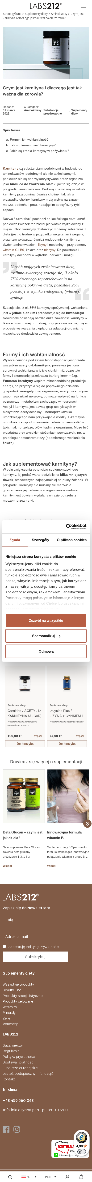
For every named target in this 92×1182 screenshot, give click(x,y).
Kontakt (9, 1079)
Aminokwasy (59, 14)
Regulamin (11, 1051)
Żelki (6, 1018)
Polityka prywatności (19, 1057)
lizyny (42, 244)
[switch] (81, 1151)
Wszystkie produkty (18, 984)
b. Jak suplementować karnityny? (31, 145)
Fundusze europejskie (20, 1068)
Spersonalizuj (43, 636)
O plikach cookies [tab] (72, 540)
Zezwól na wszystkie (46, 620)
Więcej (38, 735)
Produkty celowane (18, 1001)
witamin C (10, 250)
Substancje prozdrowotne (52, 112)
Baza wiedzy (13, 1045)
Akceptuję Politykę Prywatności (33, 946)
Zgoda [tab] (14, 540)
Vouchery (10, 1024)
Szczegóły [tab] (40, 540)
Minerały (9, 1013)
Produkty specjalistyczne (23, 996)
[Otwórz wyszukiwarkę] (10, 1176)
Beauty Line (12, 990)
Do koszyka (25, 744)
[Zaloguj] (67, 1177)
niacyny (49, 250)
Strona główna (12, 14)
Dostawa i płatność (18, 1062)
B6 (22, 250)
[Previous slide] (7, 705)
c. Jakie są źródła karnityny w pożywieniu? (37, 151)
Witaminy (10, 1007)
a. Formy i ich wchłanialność (27, 139)
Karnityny (10, 168)
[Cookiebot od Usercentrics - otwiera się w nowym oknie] (66, 527)
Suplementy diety (36, 14)
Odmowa (46, 651)
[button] (83, 6)
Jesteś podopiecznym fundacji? (28, 1073)
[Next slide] (84, 705)
